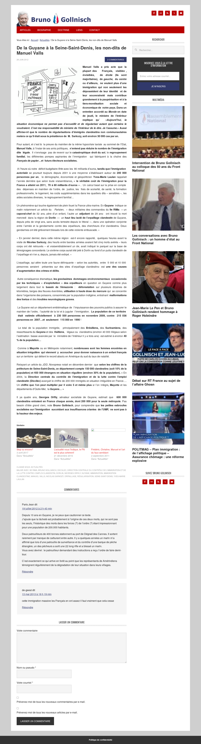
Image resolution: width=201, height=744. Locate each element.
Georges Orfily (72, 473)
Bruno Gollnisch (47, 470)
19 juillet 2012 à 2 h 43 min (37, 508)
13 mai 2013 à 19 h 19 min (37, 594)
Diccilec (61, 470)
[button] (49, 91)
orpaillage (70, 476)
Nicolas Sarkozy (55, 476)
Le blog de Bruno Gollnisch (57, 18)
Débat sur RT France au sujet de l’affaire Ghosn (156, 382)
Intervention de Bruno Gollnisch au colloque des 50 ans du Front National (156, 166)
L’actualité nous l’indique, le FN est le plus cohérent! (69, 451)
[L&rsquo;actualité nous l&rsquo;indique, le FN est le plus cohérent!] (71, 438)
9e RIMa (33, 470)
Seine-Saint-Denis (104, 476)
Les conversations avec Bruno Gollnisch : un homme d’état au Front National (155, 239)
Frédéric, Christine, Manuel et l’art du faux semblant (108, 451)
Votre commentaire (27, 630)
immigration (96, 473)
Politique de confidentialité (100, 739)
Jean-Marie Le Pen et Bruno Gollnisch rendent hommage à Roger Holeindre (154, 312)
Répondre (27, 571)
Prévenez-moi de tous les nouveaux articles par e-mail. (47, 712)
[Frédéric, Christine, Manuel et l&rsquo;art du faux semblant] (108, 438)
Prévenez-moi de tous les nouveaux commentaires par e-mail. (51, 702)
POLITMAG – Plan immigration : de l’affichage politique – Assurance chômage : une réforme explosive (158, 455)
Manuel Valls (38, 476)
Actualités (37, 467)
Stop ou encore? (25, 449)
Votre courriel (25, 682)
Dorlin (59, 473)
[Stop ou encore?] (34, 438)
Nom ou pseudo (26, 667)
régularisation (85, 476)
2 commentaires (115, 59)
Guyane (86, 473)
